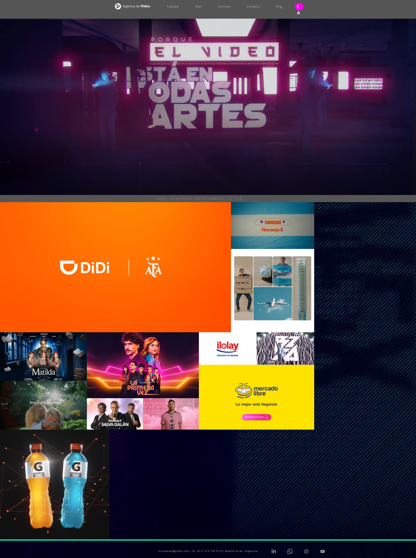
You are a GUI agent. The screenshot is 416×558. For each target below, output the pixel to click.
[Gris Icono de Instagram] (306, 465)
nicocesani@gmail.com (173, 465)
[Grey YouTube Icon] (322, 465)
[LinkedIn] (273, 465)
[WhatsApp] (290, 465)
